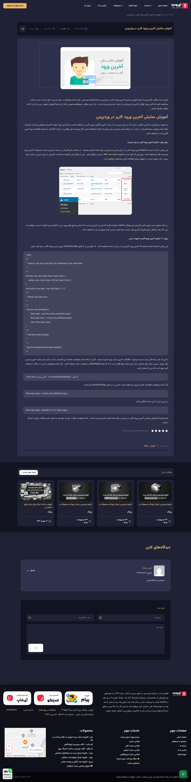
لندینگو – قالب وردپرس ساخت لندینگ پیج (75, 748)
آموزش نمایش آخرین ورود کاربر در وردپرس (144, 14)
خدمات (147, 5)
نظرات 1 (63, 28)
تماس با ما (102, 5)
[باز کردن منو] (183, 774)
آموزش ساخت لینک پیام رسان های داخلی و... (38, 506)
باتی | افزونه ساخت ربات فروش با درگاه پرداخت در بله (72, 739)
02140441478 (11, 710)
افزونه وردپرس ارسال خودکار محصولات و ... (155, 506)
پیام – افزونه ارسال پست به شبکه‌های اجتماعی (74, 753)
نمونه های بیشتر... (28, 472)
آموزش (152, 446)
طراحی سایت (134, 741)
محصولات (117, 5)
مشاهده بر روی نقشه (47, 710)
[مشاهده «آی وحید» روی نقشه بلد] (25, 742)
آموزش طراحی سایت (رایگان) (78, 766)
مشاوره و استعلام (179, 741)
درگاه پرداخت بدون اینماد (126, 758)
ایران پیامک (147, 568)
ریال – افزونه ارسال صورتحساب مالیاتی (77, 757)
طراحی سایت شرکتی (132, 750)
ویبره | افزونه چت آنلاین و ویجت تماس (77, 761)
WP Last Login (110, 154)
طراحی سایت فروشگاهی (130, 754)
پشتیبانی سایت (134, 763)
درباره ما (87, 5)
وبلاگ (146, 446)
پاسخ (33, 570)
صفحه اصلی (163, 5)
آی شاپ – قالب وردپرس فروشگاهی (78, 744)
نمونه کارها (133, 5)
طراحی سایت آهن (132, 745)
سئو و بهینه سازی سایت (130, 737)
